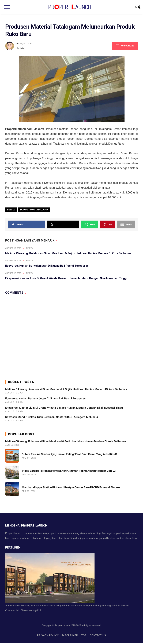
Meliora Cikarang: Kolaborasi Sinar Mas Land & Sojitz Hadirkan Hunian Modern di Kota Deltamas (68, 253)
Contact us (98, 635)
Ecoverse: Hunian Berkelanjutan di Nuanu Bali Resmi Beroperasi (47, 265)
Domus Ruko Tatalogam (34, 210)
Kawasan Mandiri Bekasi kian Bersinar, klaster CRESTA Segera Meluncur (51, 417)
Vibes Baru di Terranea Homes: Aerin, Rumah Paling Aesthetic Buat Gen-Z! (69, 470)
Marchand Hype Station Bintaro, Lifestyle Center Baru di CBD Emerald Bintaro (71, 487)
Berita (11, 210)
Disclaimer (70, 635)
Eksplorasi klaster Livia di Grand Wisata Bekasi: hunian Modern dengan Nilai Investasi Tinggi (66, 278)
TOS (83, 635)
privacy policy (48, 635)
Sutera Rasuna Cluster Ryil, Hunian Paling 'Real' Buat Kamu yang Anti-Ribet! (69, 454)
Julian (22, 48)
